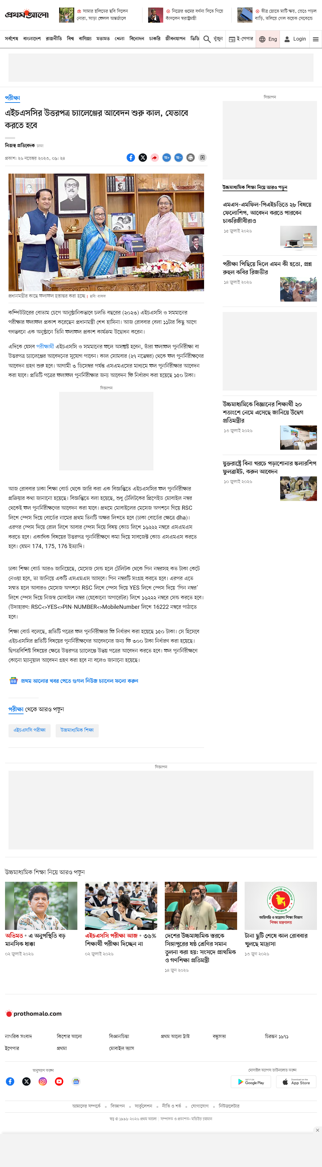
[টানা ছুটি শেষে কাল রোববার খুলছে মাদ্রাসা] (281, 906)
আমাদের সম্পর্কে (86, 1106)
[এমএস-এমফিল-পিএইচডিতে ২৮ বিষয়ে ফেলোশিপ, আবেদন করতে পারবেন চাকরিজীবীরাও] (298, 238)
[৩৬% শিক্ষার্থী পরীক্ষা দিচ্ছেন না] (121, 906)
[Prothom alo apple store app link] (296, 1083)
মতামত (103, 39)
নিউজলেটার (229, 1106)
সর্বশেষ (11, 39)
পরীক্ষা (12, 98)
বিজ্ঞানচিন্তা (119, 1036)
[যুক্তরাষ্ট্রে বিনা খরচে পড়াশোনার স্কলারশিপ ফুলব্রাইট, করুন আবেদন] (298, 488)
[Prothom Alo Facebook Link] (13, 1082)
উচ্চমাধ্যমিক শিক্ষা (77, 730)
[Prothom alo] (26, 15)
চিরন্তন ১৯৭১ (276, 1036)
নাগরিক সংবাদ (18, 1036)
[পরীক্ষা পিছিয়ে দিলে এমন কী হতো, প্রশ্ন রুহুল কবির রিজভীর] (298, 289)
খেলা (120, 39)
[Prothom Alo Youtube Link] (62, 1082)
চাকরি (154, 39)
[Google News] (76, 1082)
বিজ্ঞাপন (118, 1106)
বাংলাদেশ (32, 39)
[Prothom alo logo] (33, 1016)
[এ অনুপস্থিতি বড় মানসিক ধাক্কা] (41, 906)
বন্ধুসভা (219, 1036)
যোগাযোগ (200, 1106)
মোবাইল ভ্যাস (121, 1048)
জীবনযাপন (175, 39)
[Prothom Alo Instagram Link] (46, 1082)
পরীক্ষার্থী (44, 347)
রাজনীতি (54, 39)
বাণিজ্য (85, 39)
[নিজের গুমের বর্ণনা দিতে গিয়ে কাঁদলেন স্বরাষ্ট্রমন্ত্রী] (155, 15)
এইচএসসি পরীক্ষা (30, 730)
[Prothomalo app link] (251, 1083)
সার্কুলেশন (143, 1106)
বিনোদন (137, 39)
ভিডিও (197, 39)
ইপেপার (12, 1048)
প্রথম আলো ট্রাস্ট (175, 1036)
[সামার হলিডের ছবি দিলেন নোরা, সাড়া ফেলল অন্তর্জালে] (66, 15)
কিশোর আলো (69, 1036)
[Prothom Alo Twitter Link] (29, 1082)
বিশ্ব (70, 39)
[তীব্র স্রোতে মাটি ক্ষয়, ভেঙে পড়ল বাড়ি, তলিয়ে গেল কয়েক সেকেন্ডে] (245, 15)
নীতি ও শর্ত (171, 1106)
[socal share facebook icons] (132, 161)
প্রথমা (62, 1048)
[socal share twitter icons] (144, 161)
